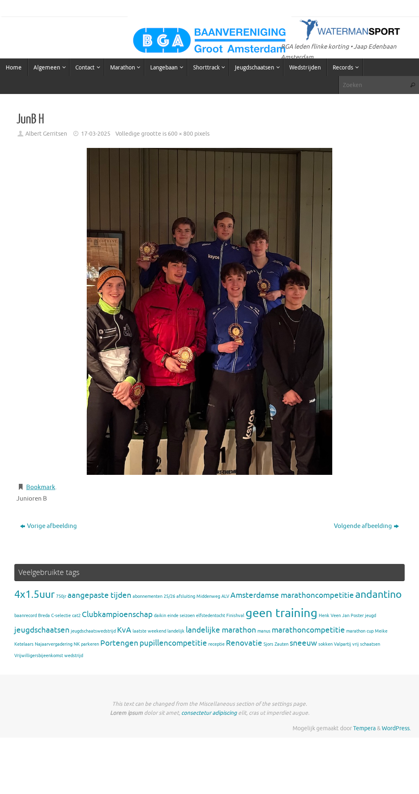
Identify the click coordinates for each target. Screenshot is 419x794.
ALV (225, 596)
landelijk (176, 631)
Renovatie (244, 643)
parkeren (90, 644)
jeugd (370, 615)
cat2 (76, 615)
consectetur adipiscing (209, 712)
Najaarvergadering (53, 644)
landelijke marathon (221, 630)
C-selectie (61, 615)
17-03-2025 (95, 133)
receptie (216, 644)
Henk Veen (330, 615)
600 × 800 (180, 133)
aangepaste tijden (99, 595)
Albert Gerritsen (46, 133)
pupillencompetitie (173, 643)
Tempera (364, 728)
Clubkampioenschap (117, 615)
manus (263, 631)
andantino (378, 594)
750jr (61, 596)
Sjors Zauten (276, 644)
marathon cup (360, 631)
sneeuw (303, 643)
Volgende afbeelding (363, 526)
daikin (160, 615)
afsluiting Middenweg (198, 596)
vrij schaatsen (366, 644)
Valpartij (342, 644)
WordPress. (396, 728)
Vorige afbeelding (52, 526)
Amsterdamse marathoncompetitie (292, 595)
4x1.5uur (34, 594)
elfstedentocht (210, 615)
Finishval (235, 615)
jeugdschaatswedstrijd (93, 631)
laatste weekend (149, 631)
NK (77, 644)
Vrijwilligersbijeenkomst (38, 655)
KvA (124, 630)
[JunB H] (209, 311)
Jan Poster (353, 615)
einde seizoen (181, 615)
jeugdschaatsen (42, 630)
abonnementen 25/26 (154, 596)
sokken (325, 644)
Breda (44, 615)
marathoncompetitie (308, 630)
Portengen (119, 643)
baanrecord (25, 615)
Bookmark (40, 487)
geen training (282, 613)
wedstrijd (73, 655)
